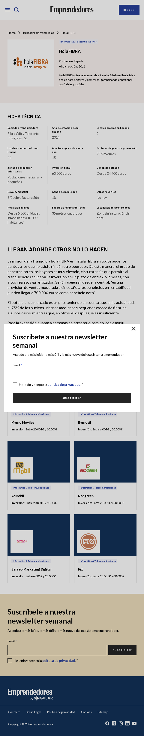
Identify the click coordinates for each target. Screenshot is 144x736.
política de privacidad (64, 384)
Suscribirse (72, 398)
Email (17, 365)
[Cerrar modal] (133, 329)
